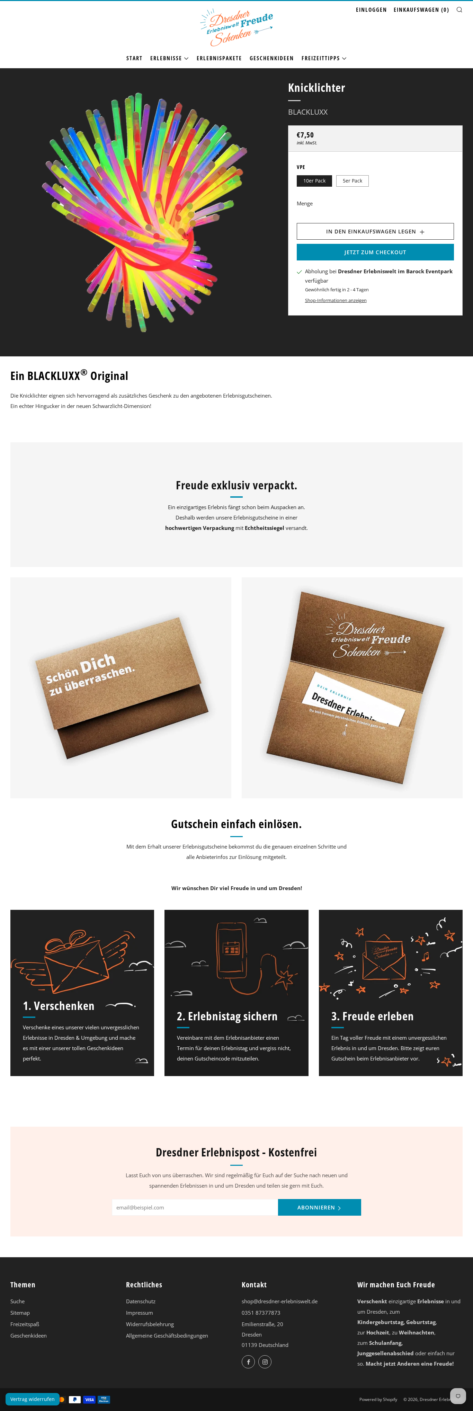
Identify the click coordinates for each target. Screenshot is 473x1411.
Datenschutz (140, 1301)
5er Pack (352, 180)
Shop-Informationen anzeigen (336, 300)
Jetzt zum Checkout (375, 252)
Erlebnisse (166, 58)
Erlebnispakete (219, 58)
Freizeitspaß (24, 1324)
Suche (17, 1301)
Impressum (139, 1312)
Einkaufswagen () (421, 10)
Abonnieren (316, 1207)
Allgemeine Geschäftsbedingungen (167, 1335)
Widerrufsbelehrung (150, 1324)
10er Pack (314, 180)
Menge (305, 203)
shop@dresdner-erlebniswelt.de (280, 1301)
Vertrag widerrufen (32, 1399)
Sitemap (20, 1312)
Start (134, 58)
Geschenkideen (272, 58)
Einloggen (371, 10)
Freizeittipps (321, 58)
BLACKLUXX (308, 112)
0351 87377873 (261, 1312)
